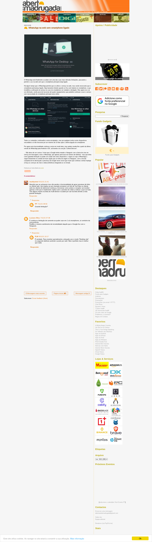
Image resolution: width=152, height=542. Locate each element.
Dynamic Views (100, 306)
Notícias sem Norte (101, 346)
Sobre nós (98, 517)
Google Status (99, 354)
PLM (36, 236)
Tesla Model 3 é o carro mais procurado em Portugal (112, 232)
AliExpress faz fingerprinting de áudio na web (112, 184)
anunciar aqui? (112, 59)
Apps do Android (100, 333)
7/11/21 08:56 (42, 204)
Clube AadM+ (84, 14)
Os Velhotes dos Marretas (103, 331)
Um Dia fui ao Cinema (102, 327)
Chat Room (98, 304)
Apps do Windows (101, 340)
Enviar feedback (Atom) (40, 298)
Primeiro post (111, 280)
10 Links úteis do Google (103, 312)
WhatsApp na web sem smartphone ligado (48, 28)
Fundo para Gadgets (101, 294)
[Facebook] (96, 89)
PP (36, 204)
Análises (120, 14)
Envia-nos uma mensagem (103, 511)
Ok (140, 538)
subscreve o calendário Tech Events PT (112, 502)
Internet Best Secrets (102, 344)
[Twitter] (100, 89)
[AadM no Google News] (117, 89)
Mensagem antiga (82, 293)
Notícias (103, 14)
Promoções (49, 14)
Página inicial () (60, 293)
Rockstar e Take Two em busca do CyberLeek (112, 256)
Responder (33, 196)
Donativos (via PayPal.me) (103, 523)
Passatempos (31, 14)
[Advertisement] (112, 42)
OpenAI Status (100, 350)
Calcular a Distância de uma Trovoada (111, 208)
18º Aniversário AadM (102, 310)
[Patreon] (105, 89)
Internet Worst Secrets (102, 348)
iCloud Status (99, 352)
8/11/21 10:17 (44, 236)
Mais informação (77, 538)
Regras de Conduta (101, 316)
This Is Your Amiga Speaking (104, 329)
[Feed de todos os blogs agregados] (126, 89)
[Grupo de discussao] (122, 89)
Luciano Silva (34, 218)
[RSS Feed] (109, 89)
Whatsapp (27, 171)
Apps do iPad (99, 337)
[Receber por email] (113, 89)
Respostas (35, 200)
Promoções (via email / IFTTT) (105, 302)
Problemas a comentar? (103, 314)
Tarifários (67, 14)
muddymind (33, 182)
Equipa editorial (100, 519)
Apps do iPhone (100, 335)
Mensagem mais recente (36, 293)
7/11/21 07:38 (45, 218)
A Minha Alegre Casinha (103, 325)
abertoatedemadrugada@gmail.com (106, 513)
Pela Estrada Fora (101, 342)
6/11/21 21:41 (44, 182)
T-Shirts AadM (99, 308)
